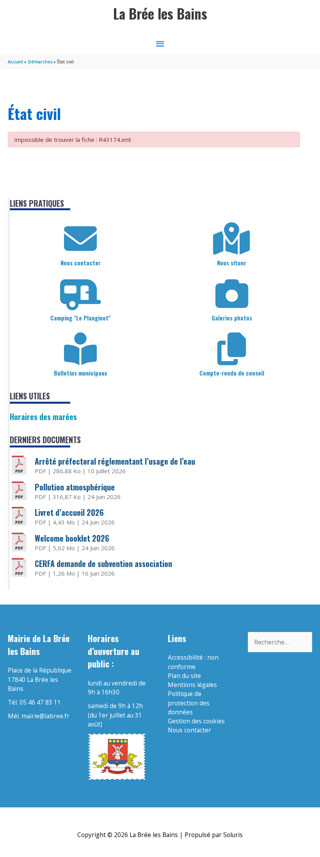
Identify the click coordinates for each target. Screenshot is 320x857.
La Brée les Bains (160, 13)
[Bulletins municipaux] (80, 349)
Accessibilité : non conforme (193, 662)
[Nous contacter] (80, 238)
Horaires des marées (43, 416)
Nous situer (231, 262)
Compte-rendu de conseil (231, 373)
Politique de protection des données (189, 702)
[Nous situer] (231, 238)
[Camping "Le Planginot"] (80, 293)
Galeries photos (232, 317)
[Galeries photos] (231, 293)
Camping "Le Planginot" (80, 317)
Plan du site (184, 675)
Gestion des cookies (196, 721)
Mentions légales (192, 684)
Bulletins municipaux (80, 373)
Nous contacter (80, 262)
